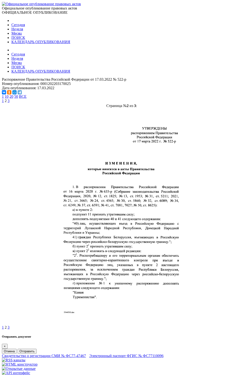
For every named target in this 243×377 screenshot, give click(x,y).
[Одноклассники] (9, 92)
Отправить (27, 351)
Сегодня (18, 25)
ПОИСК (18, 38)
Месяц (16, 33)
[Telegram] (20, 92)
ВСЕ (23, 96)
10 (7, 96)
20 (11, 96)
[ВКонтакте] (4, 92)
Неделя (17, 29)
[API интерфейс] (16, 373)
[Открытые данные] (19, 369)
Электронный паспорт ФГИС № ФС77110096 (126, 356)
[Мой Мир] (14, 92)
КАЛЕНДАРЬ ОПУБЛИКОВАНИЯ (40, 42)
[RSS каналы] (13, 360)
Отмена (9, 351)
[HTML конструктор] (19, 364)
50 (16, 96)
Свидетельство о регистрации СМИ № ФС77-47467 (44, 356)
